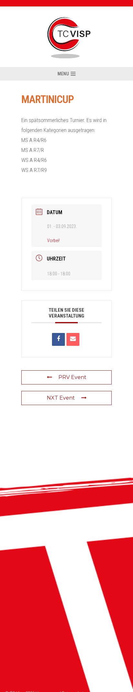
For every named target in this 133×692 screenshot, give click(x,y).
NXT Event (61, 398)
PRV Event (72, 377)
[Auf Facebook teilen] (58, 339)
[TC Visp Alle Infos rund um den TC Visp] (66, 36)
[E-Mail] (72, 339)
